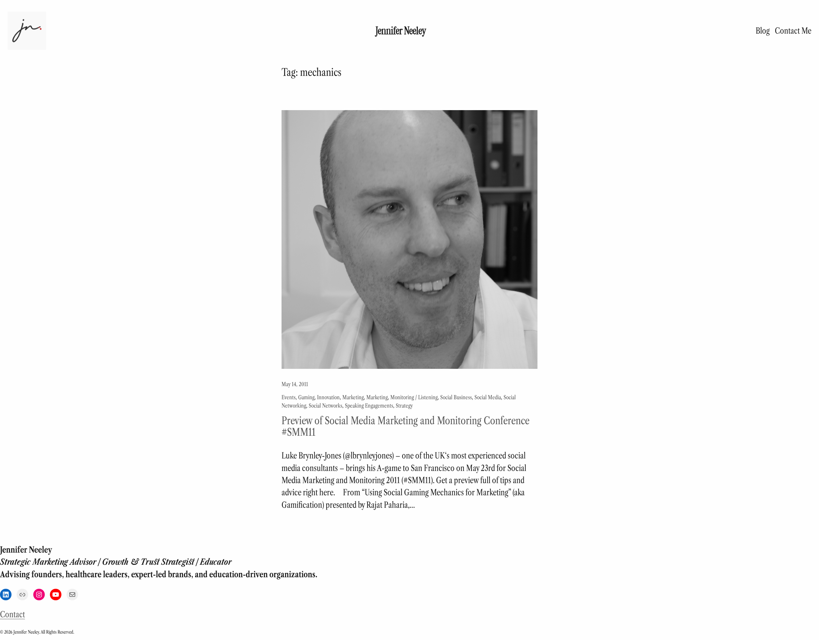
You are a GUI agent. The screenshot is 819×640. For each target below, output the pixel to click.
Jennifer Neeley (401, 30)
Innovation (328, 397)
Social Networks (325, 405)
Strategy (404, 405)
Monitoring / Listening (414, 397)
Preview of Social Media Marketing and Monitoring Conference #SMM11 (405, 426)
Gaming (306, 397)
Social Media (487, 397)
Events (289, 397)
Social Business (456, 397)
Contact (12, 614)
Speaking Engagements (369, 405)
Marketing (353, 397)
